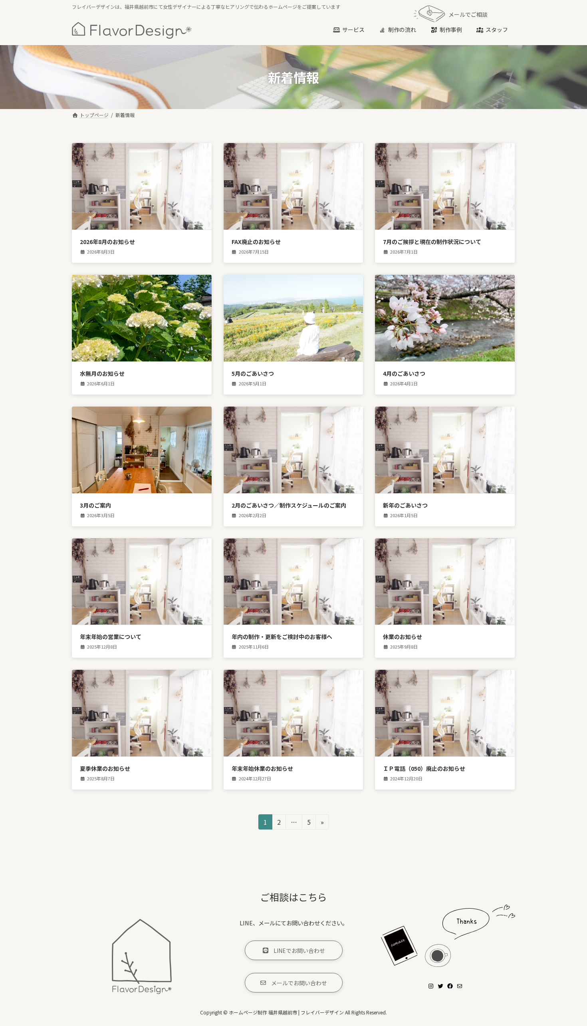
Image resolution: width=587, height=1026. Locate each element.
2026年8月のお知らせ (107, 242)
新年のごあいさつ (405, 505)
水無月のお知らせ (102, 373)
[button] (294, 950)
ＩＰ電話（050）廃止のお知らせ (424, 768)
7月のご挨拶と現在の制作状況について (432, 242)
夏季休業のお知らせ (105, 768)
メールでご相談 (468, 14)
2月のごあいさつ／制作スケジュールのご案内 (289, 505)
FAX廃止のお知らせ (256, 242)
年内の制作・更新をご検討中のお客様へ (282, 637)
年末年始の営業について (110, 637)
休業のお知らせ (402, 637)
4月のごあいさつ (404, 373)
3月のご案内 (95, 505)
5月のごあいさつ (253, 373)
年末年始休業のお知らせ (262, 768)
